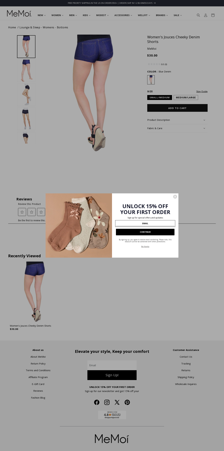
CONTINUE (145, 232)
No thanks (145, 246)
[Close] (175, 197)
